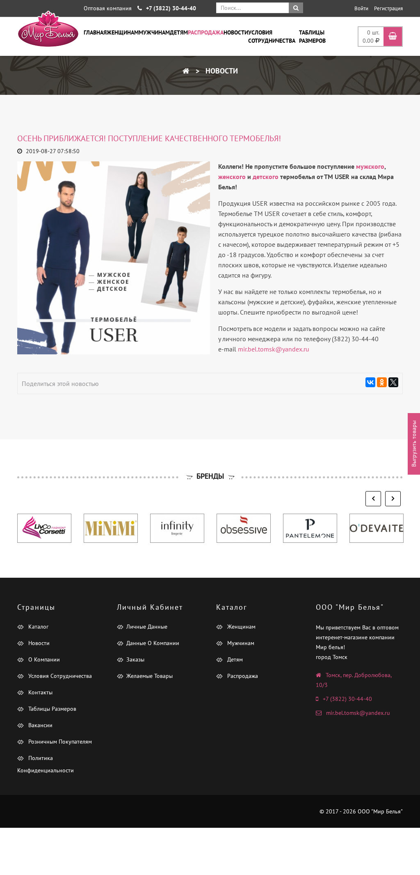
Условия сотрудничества (271, 36)
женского (232, 176)
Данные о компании (152, 643)
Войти (361, 8)
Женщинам (123, 32)
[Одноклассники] (382, 382)
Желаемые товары (149, 676)
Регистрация (388, 8)
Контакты (39, 692)
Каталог (37, 626)
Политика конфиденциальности (45, 764)
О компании (43, 659)
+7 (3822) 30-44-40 (347, 699)
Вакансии (39, 725)
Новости (236, 32)
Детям (179, 32)
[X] (393, 382)
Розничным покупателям (59, 741)
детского (265, 176)
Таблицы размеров (312, 36)
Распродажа (206, 32)
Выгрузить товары (414, 443)
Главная (95, 32)
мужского (370, 166)
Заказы (135, 659)
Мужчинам (154, 32)
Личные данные (146, 626)
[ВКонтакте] (370, 382)
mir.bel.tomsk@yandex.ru (273, 349)
